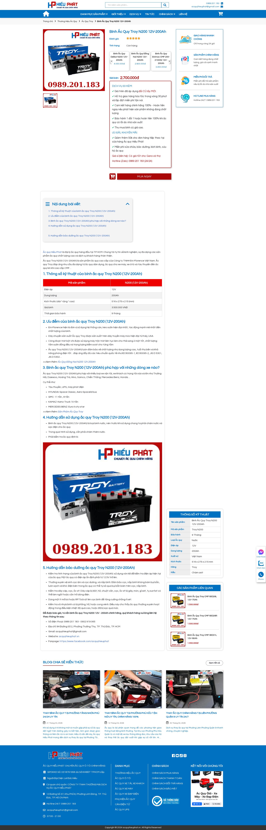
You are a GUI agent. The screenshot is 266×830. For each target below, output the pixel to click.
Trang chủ (48, 21)
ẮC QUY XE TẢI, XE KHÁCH (129, 783)
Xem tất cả (214, 663)
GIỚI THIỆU (117, 14)
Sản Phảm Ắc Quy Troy (70, 411)
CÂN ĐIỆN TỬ (122, 804)
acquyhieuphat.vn (69, 636)
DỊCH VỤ (134, 14)
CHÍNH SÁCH (166, 14)
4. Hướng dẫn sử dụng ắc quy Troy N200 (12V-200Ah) (77, 226)
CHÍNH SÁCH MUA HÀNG (165, 773)
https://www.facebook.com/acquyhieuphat (84, 641)
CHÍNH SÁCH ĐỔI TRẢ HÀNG (167, 783)
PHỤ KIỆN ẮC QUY (125, 799)
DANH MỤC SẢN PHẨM (93, 14)
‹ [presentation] (111, 61)
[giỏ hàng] (220, 14)
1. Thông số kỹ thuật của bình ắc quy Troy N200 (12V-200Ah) (81, 211)
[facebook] (207, 788)
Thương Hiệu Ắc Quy (67, 21)
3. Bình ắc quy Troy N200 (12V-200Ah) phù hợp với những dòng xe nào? (87, 221)
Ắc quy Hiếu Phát (52, 252)
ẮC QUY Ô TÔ (123, 778)
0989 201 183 (212, 3)
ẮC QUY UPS (122, 809)
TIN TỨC (149, 14)
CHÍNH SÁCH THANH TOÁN (167, 778)
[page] (173, 755)
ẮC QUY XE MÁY (124, 788)
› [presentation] (169, 61)
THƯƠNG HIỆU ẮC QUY (128, 773)
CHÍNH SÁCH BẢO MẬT (164, 788)
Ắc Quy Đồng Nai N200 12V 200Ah (76, 362)
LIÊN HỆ (183, 14)
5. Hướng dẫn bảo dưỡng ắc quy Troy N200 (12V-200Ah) (79, 235)
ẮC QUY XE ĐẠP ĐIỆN (127, 794)
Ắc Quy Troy (87, 21)
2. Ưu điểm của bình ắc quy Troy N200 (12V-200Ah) (76, 216)
